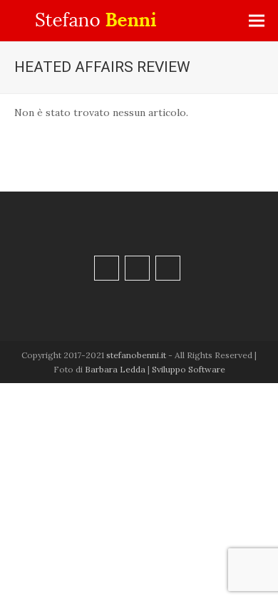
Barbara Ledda (115, 369)
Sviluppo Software (188, 369)
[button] (256, 21)
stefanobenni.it (136, 355)
